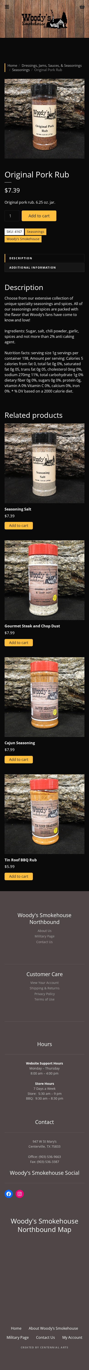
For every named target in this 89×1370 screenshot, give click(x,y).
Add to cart (39, 215)
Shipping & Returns (45, 988)
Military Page (45, 936)
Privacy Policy (44, 994)
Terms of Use (44, 999)
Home (12, 65)
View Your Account (44, 982)
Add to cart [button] (18, 525)
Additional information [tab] (32, 267)
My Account (72, 1337)
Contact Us (44, 942)
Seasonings (21, 70)
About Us (45, 931)
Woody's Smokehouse (23, 239)
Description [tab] (20, 258)
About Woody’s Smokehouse (53, 1328)
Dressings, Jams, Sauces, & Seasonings (52, 65)
